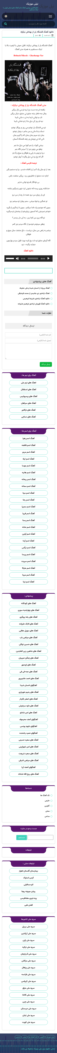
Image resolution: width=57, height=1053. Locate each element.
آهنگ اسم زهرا (29, 438)
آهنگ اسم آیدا (28, 541)
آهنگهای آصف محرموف (28, 719)
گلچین (47, 805)
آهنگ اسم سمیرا (28, 506)
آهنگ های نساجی (28, 417)
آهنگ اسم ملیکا (28, 568)
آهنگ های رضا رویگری (28, 617)
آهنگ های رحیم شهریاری (28, 692)
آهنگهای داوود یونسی (28, 726)
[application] (28, 258)
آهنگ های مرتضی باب (28, 637)
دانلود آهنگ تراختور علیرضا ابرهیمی (36, 298)
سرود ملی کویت (28, 1022)
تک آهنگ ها (45, 795)
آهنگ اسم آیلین (28, 534)
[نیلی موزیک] (46, 7)
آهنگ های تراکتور (28, 410)
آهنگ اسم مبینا (28, 575)
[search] (5, 24)
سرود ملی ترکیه (28, 947)
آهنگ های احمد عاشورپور (28, 678)
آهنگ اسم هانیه (28, 472)
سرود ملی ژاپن (28, 940)
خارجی (47, 800)
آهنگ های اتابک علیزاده (28, 624)
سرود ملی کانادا (28, 995)
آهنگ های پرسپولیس (28, 396)
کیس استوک (28, 877)
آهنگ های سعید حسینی (28, 740)
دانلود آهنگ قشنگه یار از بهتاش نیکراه (37, 32)
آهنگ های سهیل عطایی (28, 630)
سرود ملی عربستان (28, 1008)
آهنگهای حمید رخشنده (28, 733)
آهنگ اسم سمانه (28, 486)
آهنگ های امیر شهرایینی (28, 746)
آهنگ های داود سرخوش (28, 706)
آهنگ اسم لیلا (28, 459)
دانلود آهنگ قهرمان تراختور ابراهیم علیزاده (34, 303)
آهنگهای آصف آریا (28, 767)
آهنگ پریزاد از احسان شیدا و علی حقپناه (35, 288)
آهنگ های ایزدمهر (28, 665)
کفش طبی (28, 905)
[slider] (10, 258)
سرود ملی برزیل (28, 926)
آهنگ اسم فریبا (28, 513)
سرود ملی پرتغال (28, 967)
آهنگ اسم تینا (28, 582)
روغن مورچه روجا (28, 891)
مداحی (47, 816)
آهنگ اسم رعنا (28, 500)
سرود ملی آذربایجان (28, 954)
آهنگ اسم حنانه (28, 527)
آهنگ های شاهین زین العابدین (28, 651)
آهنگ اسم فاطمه (28, 445)
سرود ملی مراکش (29, 960)
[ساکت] (17, 258)
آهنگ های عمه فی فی (28, 671)
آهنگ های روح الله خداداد (28, 774)
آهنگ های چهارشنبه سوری (28, 610)
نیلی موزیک (50, 1037)
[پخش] (48, 258)
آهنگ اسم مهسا (28, 465)
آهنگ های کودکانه (28, 603)
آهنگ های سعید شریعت (28, 753)
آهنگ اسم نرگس (28, 547)
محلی (47, 811)
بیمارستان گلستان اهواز (28, 871)
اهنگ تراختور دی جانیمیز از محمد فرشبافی (34, 293)
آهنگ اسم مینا (28, 493)
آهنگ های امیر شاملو (28, 712)
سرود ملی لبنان (28, 1015)
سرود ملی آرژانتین (28, 933)
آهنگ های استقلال (28, 389)
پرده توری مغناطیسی (28, 898)
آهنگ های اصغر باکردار (28, 699)
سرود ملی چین (28, 1001)
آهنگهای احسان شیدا (28, 685)
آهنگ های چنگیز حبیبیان (28, 658)
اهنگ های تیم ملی (28, 382)
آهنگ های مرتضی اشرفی (28, 760)
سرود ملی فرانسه (28, 974)
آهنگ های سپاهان (28, 403)
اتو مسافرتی (28, 884)
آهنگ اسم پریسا (28, 554)
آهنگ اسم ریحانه (28, 479)
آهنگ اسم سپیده (28, 561)
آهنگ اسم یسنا (28, 520)
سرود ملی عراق (28, 988)
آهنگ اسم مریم (28, 452)
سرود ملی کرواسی (28, 981)
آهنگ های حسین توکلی (28, 644)
